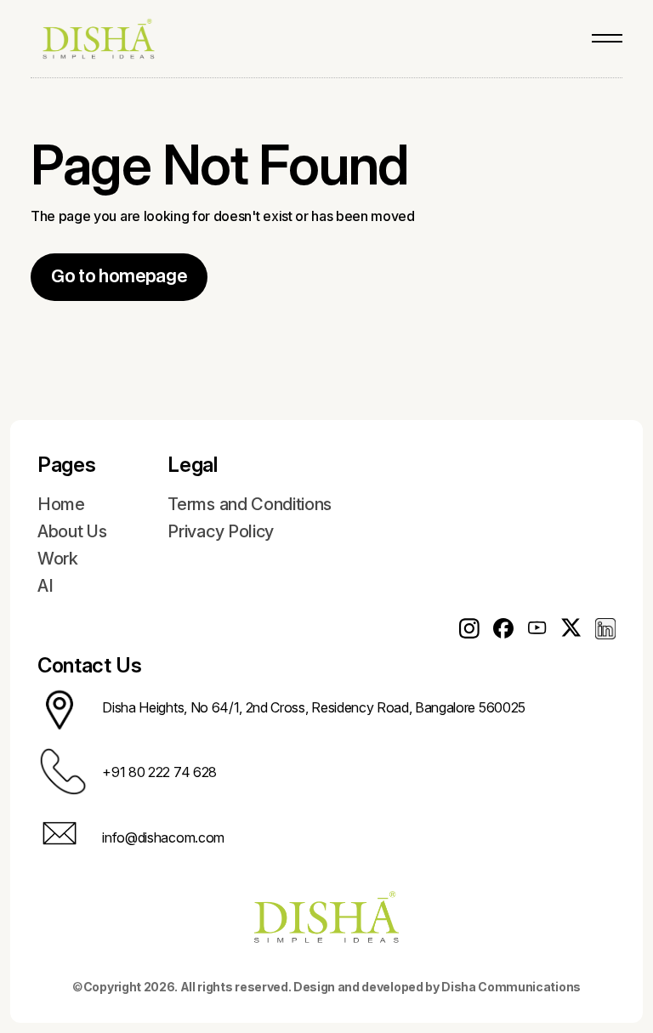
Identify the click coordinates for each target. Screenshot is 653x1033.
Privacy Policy (221, 531)
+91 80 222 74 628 (159, 771)
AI (45, 586)
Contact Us (89, 665)
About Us (71, 531)
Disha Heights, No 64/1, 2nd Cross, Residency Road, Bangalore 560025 (313, 707)
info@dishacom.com (163, 837)
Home (61, 504)
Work (57, 558)
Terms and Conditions (250, 504)
